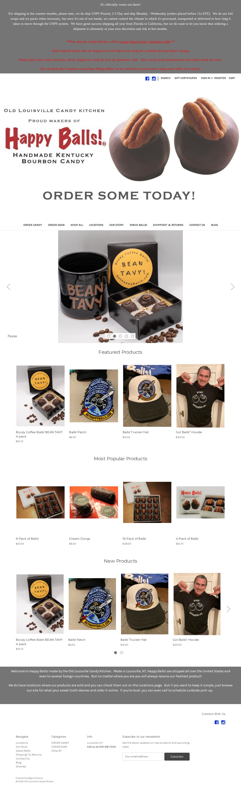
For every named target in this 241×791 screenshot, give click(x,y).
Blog (214, 225)
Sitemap (21, 766)
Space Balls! (138, 225)
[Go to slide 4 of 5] (126, 336)
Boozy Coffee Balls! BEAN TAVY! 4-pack (39, 434)
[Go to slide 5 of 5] (132, 336)
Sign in (205, 78)
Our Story (116, 225)
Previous (8, 286)
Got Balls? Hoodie (189, 432)
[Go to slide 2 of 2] (121, 652)
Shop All (77, 225)
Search (165, 78)
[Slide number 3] (120, 286)
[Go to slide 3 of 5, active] (120, 336)
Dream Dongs (79, 538)
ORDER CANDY (32, 225)
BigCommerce (35, 778)
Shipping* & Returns (168, 225)
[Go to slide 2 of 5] (114, 336)
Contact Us (197, 225)
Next (232, 286)
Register (220, 78)
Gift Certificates (186, 78)
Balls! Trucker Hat (136, 432)
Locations (96, 225)
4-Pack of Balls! (187, 538)
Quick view (40, 392)
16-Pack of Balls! (134, 538)
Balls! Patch (77, 432)
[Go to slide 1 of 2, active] (115, 652)
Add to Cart (41, 399)
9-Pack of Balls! (27, 538)
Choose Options (147, 399)
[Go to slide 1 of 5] (108, 336)
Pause (12, 336)
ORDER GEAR (56, 225)
